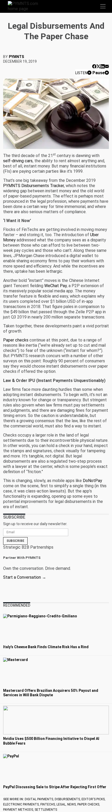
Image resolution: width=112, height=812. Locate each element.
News (71, 804)
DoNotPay (92, 480)
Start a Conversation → (24, 577)
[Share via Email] (107, 66)
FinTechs (47, 804)
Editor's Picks (93, 799)
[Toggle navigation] (103, 6)
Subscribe (15, 541)
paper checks (88, 804)
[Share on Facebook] (94, 66)
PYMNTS (16, 57)
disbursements (67, 799)
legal (61, 804)
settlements (46, 809)
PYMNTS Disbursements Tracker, (34, 185)
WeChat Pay (55, 285)
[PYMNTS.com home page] (26, 5)
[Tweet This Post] (98, 66)
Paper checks (15, 340)
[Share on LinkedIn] (103, 66)
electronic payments (21, 804)
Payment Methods (18, 809)
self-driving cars (18, 160)
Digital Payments (39, 799)
